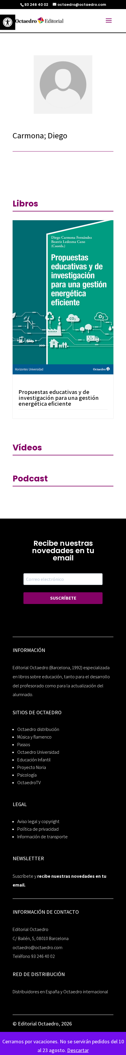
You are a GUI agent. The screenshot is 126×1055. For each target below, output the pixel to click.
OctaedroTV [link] (29, 782)
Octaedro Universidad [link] (38, 752)
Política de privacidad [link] (38, 829)
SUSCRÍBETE (63, 598)
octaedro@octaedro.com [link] (37, 947)
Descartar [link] (78, 1050)
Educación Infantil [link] (34, 760)
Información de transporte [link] (42, 837)
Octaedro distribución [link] (38, 729)
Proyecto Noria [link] (31, 767)
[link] (7, 22)
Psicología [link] (27, 775)
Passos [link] (23, 744)
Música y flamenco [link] (34, 737)
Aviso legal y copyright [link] (38, 821)
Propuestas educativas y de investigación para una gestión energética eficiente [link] (58, 397)
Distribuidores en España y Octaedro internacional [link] (60, 992)
